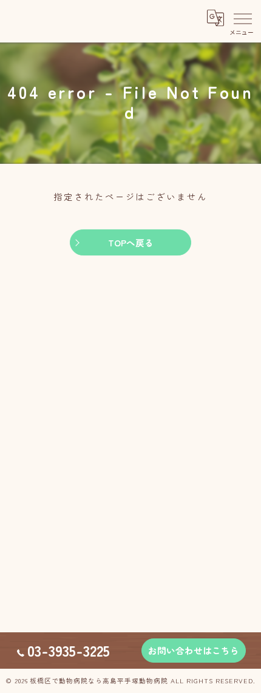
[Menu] (242, 18)
